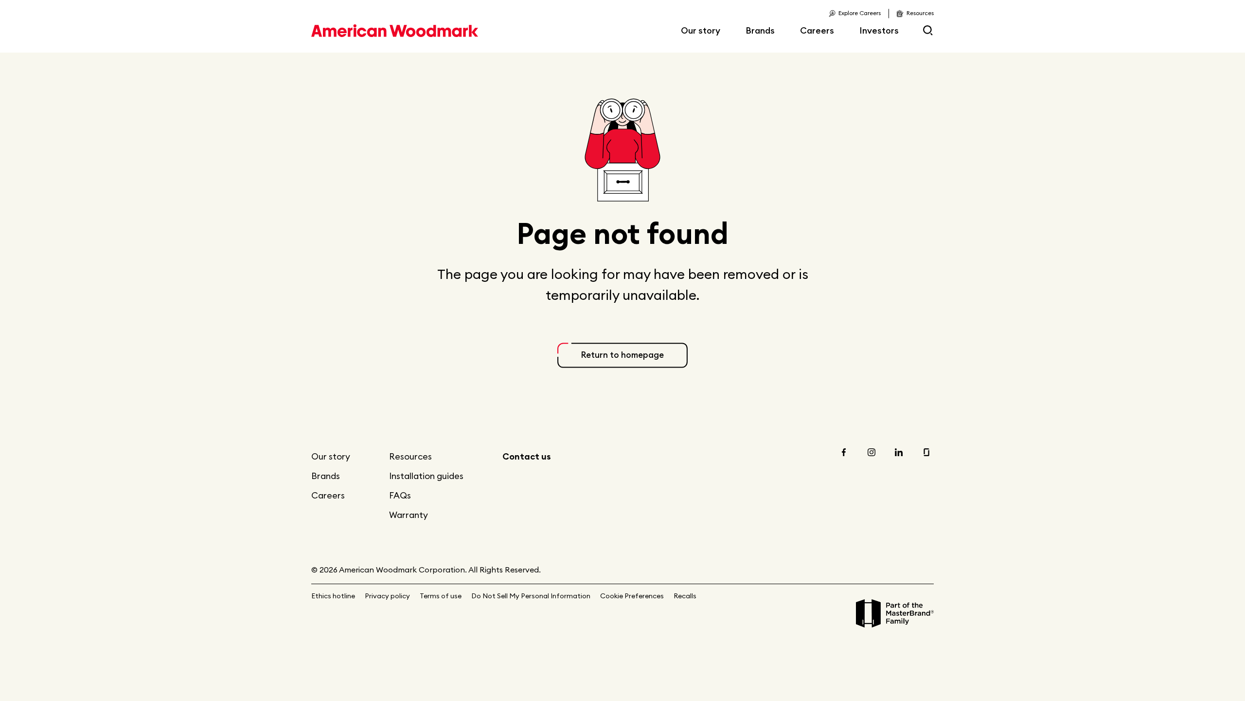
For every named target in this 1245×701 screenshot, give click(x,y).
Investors (879, 30)
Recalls (685, 595)
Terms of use (441, 595)
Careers (817, 30)
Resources (410, 456)
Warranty (408, 514)
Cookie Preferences (632, 595)
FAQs (400, 495)
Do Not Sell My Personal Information (530, 595)
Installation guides (426, 475)
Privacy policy (387, 595)
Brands (760, 30)
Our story (700, 30)
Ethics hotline (333, 595)
